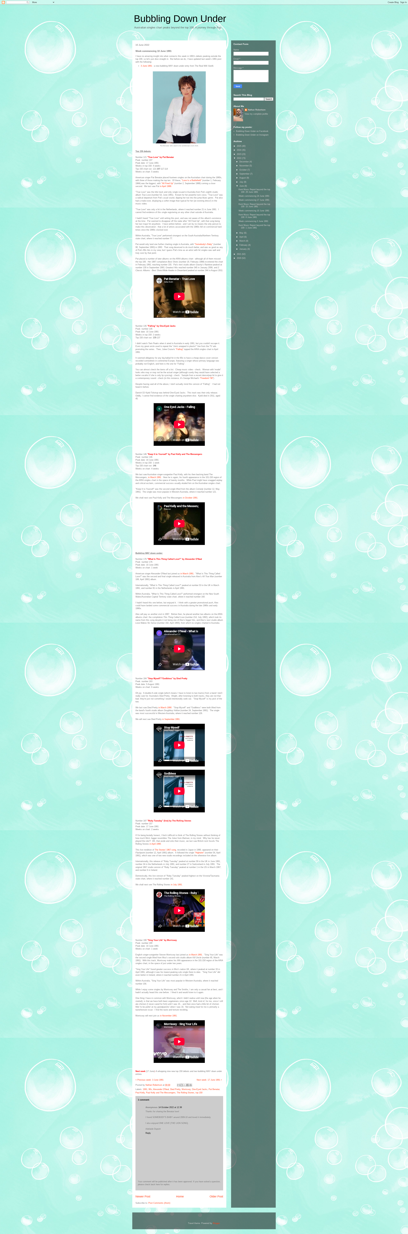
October (243, 170)
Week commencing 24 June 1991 (254, 196)
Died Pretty (175, 1089)
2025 (239, 146)
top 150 (199, 1092)
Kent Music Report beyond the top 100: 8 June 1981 (254, 215)
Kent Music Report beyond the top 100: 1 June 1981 (254, 226)
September (244, 174)
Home (180, 1196)
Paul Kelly (140, 1092)
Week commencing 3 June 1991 (253, 221)
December (244, 161)
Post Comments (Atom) (159, 1203)
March (242, 241)
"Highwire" (199, 852)
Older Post (216, 1196)
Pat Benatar (214, 1089)
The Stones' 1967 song (165, 850)
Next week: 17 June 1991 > (209, 1080)
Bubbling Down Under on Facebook (252, 131)
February (243, 245)
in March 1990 (164, 707)
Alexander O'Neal (161, 1089)
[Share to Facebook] (187, 1085)
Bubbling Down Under (180, 18)
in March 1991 (154, 477)
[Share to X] (184, 1085)
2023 (239, 154)
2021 (239, 254)
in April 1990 (155, 844)
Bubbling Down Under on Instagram (252, 135)
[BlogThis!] (181, 1085)
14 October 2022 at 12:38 (170, 1107)
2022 (239, 158)
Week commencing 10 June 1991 (254, 210)
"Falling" (179, 349)
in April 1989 (165, 186)
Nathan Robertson (257, 110)
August (243, 178)
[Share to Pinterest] (190, 1085)
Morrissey (186, 1089)
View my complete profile (256, 114)
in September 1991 (171, 719)
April (241, 237)
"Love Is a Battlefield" (192, 180)
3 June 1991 (146, 66)
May (241, 233)
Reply (148, 1133)
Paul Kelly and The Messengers (160, 1092)
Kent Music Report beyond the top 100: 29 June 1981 (254, 190)
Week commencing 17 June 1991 (254, 200)
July (241, 182)
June (241, 186)
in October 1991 (190, 498)
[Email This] (178, 1085)
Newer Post (142, 1196)
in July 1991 (176, 884)
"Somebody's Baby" (203, 244)
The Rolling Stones (185, 1092)
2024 (239, 150)
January (243, 249)
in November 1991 (168, 1015)
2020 (239, 258)
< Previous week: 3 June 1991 (149, 1080)
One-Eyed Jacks (199, 1089)
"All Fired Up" (167, 183)
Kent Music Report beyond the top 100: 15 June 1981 (254, 205)
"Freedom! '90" (206, 378)
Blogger (216, 1223)
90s (150, 1089)
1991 (145, 1089)
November (244, 165)
